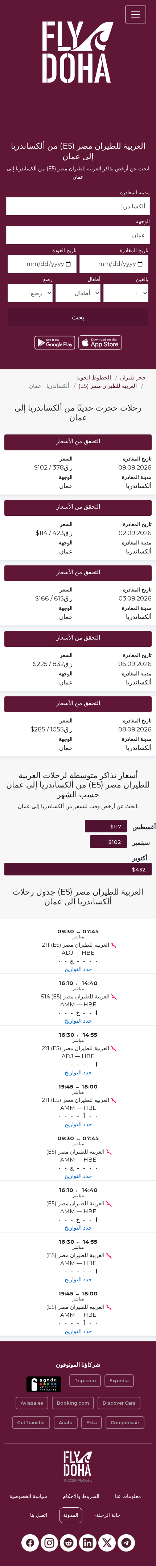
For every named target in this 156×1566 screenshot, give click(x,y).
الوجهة (143, 221)
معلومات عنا (128, 1496)
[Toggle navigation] (135, 14)
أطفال (93, 279)
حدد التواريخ (78, 969)
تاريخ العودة (64, 250)
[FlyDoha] (78, 42)
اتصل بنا (38, 1515)
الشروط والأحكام (81, 1496)
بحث (78, 317)
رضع (48, 279)
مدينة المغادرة (135, 192)
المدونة (70, 1515)
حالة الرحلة (107, 1515)
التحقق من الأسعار (78, 441)
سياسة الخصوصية (28, 1496)
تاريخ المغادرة (134, 250)
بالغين (142, 279)
